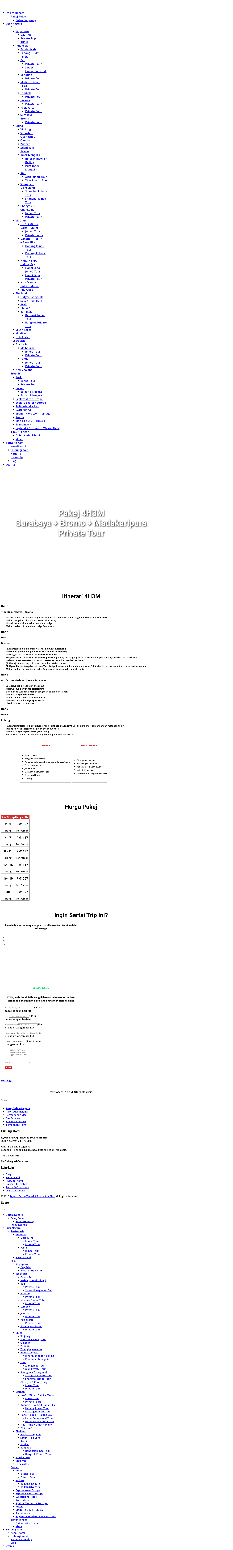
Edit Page (6, 1080)
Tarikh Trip (9, 1041)
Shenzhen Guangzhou (27, 134)
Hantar (8, 1068)
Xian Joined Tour (36, 176)
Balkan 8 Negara (31, 395)
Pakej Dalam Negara (18, 1108)
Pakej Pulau (18, 16)
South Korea (24, 329)
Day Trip (25, 34)
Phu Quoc (26, 289)
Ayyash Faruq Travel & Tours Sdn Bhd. (32, 1196)
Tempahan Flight (16, 1124)
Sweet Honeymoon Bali (35, 69)
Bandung (26, 74)
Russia (20, 417)
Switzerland (23, 410)
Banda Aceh (28, 49)
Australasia (18, 340)
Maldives (21, 333)
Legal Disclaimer (15, 1190)
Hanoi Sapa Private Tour (33, 276)
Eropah (15, 373)
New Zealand (24, 370)
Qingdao (25, 140)
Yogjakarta (27, 107)
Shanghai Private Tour (38, 1375)
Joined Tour (32, 213)
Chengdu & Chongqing (27, 207)
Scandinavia (23, 424)
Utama (10, 464)
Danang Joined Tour (37, 1408)
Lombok (25, 93)
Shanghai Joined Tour (38, 1378)
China (19, 125)
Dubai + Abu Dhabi (28, 435)
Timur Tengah (20, 431)
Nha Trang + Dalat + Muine (29, 284)
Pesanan (7, 1063)
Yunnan (25, 144)
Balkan (20, 388)
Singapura (22, 31)
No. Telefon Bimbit (11, 1025)
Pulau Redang (19, 1224)
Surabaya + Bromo (27, 116)
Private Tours (34, 235)
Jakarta (25, 100)
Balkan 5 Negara (31, 391)
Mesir (19, 439)
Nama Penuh (9, 1008)
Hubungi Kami (20, 450)
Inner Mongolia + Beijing (39, 1355)
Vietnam (21, 220)
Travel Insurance (16, 1121)
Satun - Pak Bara (31, 300)
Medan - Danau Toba (32, 1300)
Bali (22, 60)
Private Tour (33, 64)
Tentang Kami (15, 442)
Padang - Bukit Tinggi (33, 1280)
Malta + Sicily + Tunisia (30, 421)
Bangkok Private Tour (38, 1454)
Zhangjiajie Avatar (27, 149)
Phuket (25, 308)
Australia (21, 344)
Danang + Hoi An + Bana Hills (31, 240)
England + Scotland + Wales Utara (37, 428)
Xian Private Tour (36, 180)
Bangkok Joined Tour (37, 1450)
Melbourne (27, 348)
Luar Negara (14, 23)
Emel (7, 1016)
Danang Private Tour (37, 1411)
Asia (13, 27)
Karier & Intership (17, 455)
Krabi (23, 304)
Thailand (21, 293)
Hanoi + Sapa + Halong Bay (30, 262)
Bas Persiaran (14, 1118)
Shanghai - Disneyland (27, 185)
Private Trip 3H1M (31, 1270)
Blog (13, 461)
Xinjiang (25, 129)
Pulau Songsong (26, 20)
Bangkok (26, 311)
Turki (19, 377)
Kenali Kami (18, 446)
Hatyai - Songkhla (31, 297)
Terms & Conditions (17, 1187)
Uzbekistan (23, 337)
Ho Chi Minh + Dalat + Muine (29, 225)
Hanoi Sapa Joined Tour (32, 269)
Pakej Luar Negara (17, 1111)
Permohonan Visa (16, 1115)
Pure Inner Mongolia (32, 167)
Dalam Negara (15, 13)
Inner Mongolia (30, 155)
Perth (24, 359)
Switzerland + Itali (27, 406)
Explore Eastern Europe (31, 402)
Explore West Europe (29, 399)
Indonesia (22, 45)
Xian (23, 173)
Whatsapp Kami (41, 988)
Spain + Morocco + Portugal (33, 413)
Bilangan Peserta (11, 1033)
